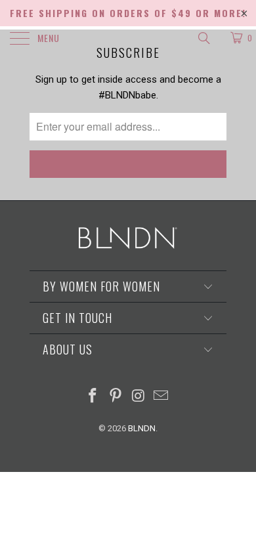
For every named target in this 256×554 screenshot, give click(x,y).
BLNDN (142, 428)
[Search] (203, 38)
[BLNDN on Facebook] (93, 397)
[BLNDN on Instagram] (139, 397)
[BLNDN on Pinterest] (116, 397)
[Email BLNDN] (161, 397)
